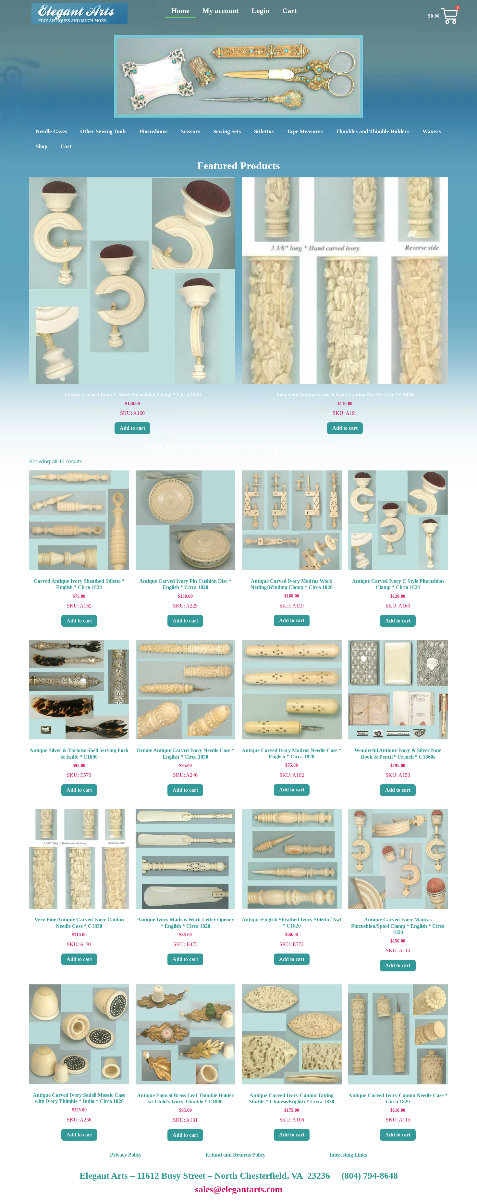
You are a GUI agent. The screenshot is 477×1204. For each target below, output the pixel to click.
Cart (289, 10)
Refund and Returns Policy (235, 1155)
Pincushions (154, 131)
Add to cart (132, 428)
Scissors (190, 131)
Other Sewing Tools (103, 131)
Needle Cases (51, 131)
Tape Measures (305, 131)
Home (180, 10)
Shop (41, 146)
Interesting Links (348, 1155)
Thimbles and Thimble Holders (373, 131)
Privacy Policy (125, 1155)
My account (220, 10)
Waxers (431, 131)
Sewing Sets (227, 131)
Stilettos (264, 131)
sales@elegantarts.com (238, 1189)
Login (260, 10)
